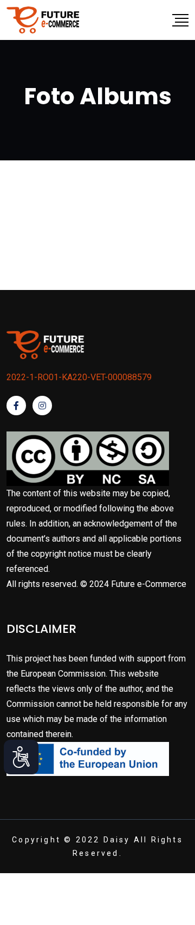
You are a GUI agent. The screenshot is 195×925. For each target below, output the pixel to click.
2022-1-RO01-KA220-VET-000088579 (79, 377)
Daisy (117, 839)
